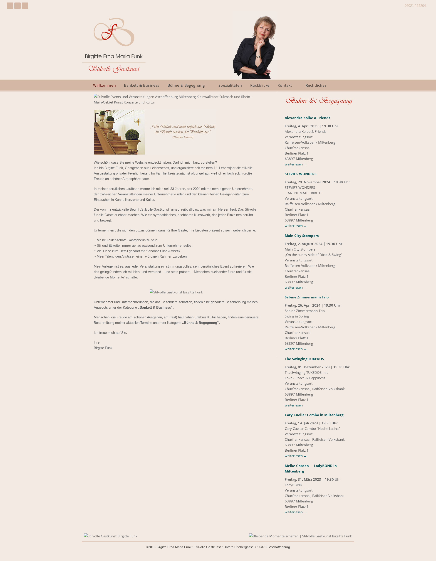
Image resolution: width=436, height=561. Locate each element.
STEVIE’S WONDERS (300, 174)
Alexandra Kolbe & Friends (307, 118)
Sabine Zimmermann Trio (307, 297)
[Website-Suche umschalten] (341, 85)
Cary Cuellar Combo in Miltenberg (314, 415)
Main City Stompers (302, 235)
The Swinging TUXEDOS (304, 359)
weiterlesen (296, 164)
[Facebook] (10, 5)
